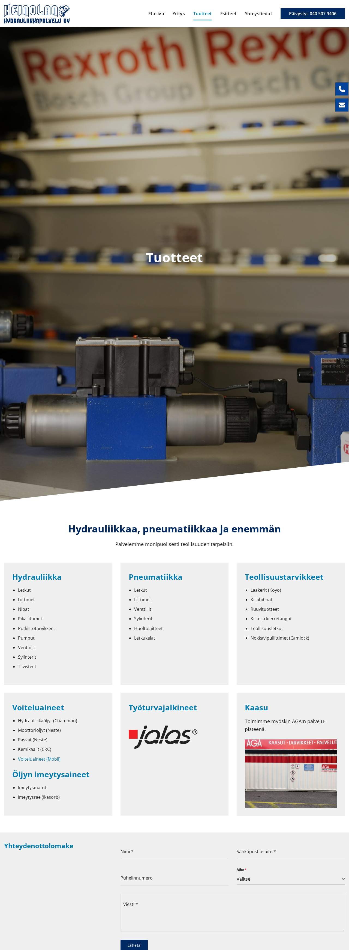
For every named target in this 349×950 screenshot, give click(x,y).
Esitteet (228, 14)
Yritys (179, 14)
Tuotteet (202, 14)
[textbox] (289, 879)
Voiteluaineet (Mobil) (39, 759)
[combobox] (291, 879)
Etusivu (156, 14)
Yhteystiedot (258, 14)
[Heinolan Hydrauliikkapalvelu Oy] (37, 14)
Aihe (242, 869)
